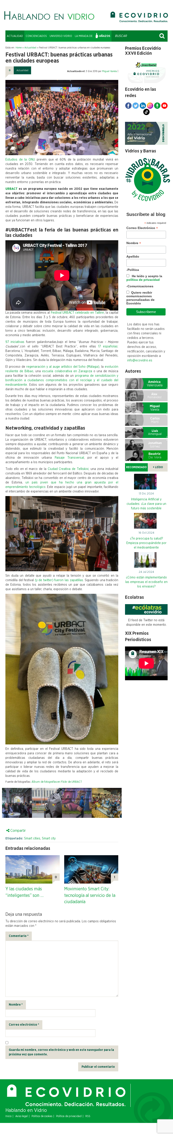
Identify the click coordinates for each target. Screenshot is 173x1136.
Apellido (132, 256)
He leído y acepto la (144, 277)
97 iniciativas (14, 342)
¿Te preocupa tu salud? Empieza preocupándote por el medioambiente (146, 543)
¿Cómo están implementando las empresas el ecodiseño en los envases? (146, 582)
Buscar (162, 36)
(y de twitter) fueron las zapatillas (59, 580)
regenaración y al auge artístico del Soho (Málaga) (63, 366)
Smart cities (32, 838)
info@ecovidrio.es (139, 360)
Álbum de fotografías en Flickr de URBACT (57, 781)
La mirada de (84, 36)
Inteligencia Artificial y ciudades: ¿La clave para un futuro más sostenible (146, 504)
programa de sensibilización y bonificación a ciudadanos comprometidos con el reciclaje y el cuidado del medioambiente (61, 380)
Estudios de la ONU (20, 159)
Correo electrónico (24, 1024)
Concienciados (36, 36)
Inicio (8, 1116)
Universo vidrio (61, 36)
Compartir (17, 830)
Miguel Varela (109, 71)
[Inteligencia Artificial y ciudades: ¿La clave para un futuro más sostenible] (146, 482)
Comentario (18, 936)
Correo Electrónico (142, 228)
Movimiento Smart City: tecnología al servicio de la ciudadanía (89, 895)
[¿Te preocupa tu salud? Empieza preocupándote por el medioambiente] (146, 522)
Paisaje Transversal (69, 457)
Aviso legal (21, 1116)
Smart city (49, 838)
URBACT (11, 188)
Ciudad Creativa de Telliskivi (68, 469)
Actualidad (15, 36)
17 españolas (108, 346)
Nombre (16, 1004)
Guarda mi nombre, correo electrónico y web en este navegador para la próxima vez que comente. (61, 1052)
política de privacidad (143, 279)
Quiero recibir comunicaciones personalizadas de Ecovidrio (140, 298)
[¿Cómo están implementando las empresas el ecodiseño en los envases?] (146, 560)
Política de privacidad (69, 1116)
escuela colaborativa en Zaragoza (67, 371)
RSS (87, 1116)
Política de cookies (42, 1116)
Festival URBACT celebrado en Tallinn (77, 312)
